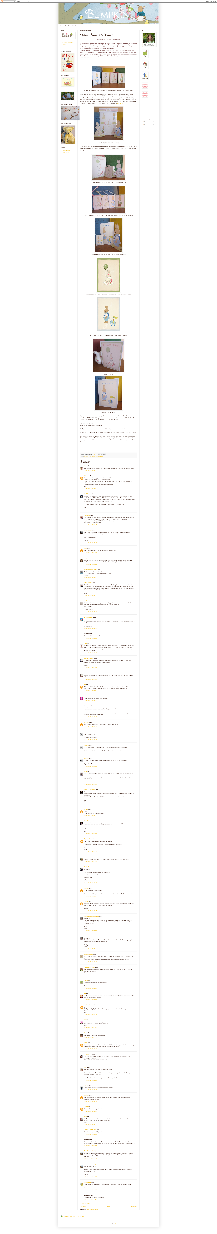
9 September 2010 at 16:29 (90, 1101)
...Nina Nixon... (88, 530)
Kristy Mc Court (88, 582)
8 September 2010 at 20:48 (90, 1014)
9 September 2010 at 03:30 (90, 1027)
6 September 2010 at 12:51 (90, 804)
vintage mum (87, 1182)
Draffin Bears (87, 867)
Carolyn (86, 980)
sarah (85, 771)
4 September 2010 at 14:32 (90, 612)
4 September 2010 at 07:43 (90, 564)
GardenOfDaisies (88, 954)
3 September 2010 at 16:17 (90, 470)
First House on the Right (90, 1151)
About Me (67, 26)
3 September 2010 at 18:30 (90, 510)
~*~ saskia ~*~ (87, 1054)
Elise (85, 1067)
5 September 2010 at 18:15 (90, 717)
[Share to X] (102, 454)
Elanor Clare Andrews (89, 789)
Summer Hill (100, 456)
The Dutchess (87, 601)
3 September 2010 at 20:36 (90, 524)
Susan (85, 1033)
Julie (85, 466)
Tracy (85, 643)
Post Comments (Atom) (92, 1209)
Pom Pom (86, 696)
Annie (85, 1116)
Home (61, 26)
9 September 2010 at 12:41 (90, 1080)
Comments (146, 125)
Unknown (86, 888)
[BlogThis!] (101, 454)
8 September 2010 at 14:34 (90, 930)
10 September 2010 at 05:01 (90, 1177)
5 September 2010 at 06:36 (90, 679)
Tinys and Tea (87, 857)
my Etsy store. (121, 103)
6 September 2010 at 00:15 (90, 766)
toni (85, 684)
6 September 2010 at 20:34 (90, 833)
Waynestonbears (88, 839)
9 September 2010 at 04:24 (90, 1037)
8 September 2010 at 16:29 (90, 975)
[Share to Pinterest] (105, 454)
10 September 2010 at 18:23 (90, 1200)
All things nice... (88, 617)
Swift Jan (86, 732)
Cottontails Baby (67, 150)
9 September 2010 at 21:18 (90, 1145)
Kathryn (86, 476)
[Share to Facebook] (104, 454)
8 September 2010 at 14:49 (90, 962)
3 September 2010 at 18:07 (90, 488)
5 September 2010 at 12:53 (90, 690)
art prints (86, 456)
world (90, 57)
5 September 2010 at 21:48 (90, 727)
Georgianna (87, 558)
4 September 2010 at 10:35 (90, 577)
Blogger (115, 1223)
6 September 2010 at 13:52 (90, 815)
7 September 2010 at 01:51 (90, 851)
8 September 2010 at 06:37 (90, 911)
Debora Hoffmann (88, 658)
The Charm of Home (89, 967)
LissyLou (86, 1085)
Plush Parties (66, 152)
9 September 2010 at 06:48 (90, 1049)
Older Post (133, 1206)
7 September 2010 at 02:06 (90, 861)
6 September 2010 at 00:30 (90, 784)
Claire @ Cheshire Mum (90, 1129)
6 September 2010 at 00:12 (90, 753)
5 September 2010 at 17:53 (90, 700)
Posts (145, 122)
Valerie (85, 1043)
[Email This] (99, 454)
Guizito (86, 809)
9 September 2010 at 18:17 (90, 1111)
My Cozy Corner (88, 1005)
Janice (85, 548)
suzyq (85, 1020)
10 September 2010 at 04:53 (90, 1159)
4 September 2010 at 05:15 (90, 552)
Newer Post (83, 1206)
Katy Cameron (88, 821)
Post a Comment (86, 1203)
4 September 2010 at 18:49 (90, 638)
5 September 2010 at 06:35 (90, 667)
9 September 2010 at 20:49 (90, 1134)
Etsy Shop (74, 26)
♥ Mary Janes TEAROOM (90, 569)
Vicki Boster (87, 494)
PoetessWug (87, 515)
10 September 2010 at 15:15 (90, 1190)
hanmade (86, 722)
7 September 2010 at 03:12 (90, 883)
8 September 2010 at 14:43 (90, 949)
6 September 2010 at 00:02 (90, 740)
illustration (94, 456)
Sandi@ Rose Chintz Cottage (91, 916)
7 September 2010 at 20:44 (90, 896)
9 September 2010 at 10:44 (90, 1062)
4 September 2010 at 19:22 (90, 653)
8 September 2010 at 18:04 (90, 999)
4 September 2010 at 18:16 (90, 628)
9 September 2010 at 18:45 (90, 1124)
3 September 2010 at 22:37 (90, 543)
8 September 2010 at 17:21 (90, 988)
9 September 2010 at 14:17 (90, 1090)
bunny (90, 456)
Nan (85, 993)
